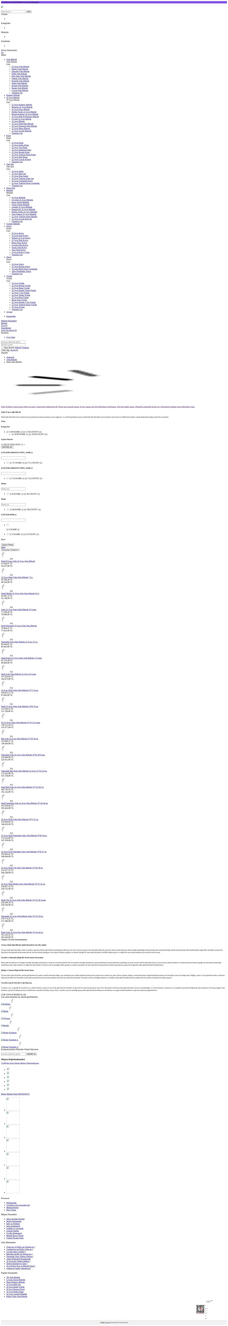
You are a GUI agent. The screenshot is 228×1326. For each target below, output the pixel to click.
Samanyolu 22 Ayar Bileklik (23, 209)
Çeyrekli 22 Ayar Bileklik (22, 200)
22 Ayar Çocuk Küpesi (21, 159)
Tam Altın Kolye (19, 250)
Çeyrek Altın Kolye (20, 245)
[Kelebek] (9, 1004)
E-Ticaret (107, 1322)
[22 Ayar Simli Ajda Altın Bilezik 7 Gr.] (5, 575)
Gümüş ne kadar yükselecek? (18, 1268)
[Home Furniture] (12, 1033)
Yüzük (9, 276)
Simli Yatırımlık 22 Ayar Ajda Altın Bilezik (19, 626)
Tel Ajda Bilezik (13, 1277)
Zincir (8, 257)
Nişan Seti (10, 188)
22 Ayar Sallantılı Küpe (21, 150)
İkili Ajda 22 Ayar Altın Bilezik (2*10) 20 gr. (19, 739)
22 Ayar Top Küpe (19, 147)
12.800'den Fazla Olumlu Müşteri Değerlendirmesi (20, 1063)
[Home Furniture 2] (13, 1040)
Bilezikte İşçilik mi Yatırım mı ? (19, 1254)
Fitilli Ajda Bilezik (19, 74)
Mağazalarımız (12, 1207)
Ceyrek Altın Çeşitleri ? (16, 1252)
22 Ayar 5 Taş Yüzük (20, 293)
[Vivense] (9, 1018)
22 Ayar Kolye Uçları (21, 252)
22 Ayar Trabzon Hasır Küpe (24, 155)
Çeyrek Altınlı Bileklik (15, 1280)
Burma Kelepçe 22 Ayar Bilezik (25, 114)
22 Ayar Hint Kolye (20, 240)
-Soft (102, 1322)
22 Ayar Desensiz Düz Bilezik (24, 126)
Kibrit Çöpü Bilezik (20, 69)
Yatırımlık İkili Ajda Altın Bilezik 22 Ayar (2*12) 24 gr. (24, 771)
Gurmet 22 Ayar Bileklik (22, 207)
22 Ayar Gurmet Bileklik (16, 1294)
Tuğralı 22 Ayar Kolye (21, 238)
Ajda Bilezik (11, 59)
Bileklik (9, 190)
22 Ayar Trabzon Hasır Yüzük (24, 305)
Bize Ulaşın (11, 1210)
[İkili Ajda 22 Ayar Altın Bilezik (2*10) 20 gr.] (5, 736)
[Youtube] (13, 1137)
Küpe (8, 136)
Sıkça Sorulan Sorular (15, 1219)
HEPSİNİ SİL (7, 447)
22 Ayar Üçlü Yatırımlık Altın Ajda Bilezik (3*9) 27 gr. (24, 852)
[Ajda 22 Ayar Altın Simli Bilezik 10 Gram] (5, 607)
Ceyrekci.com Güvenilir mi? (18, 1205)
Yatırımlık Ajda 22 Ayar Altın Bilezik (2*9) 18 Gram (23, 755)
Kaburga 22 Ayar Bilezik (22, 107)
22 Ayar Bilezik (12, 97)
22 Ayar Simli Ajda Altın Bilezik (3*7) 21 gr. (19, 819)
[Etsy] (13, 1192)
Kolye (8, 226)
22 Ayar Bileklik (18, 197)
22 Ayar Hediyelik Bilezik (22, 124)
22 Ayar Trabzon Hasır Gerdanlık (25, 183)
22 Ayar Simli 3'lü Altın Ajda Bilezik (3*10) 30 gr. (22, 868)
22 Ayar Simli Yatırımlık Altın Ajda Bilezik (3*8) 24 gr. (24, 835)
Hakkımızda (11, 1203)
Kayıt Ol (13, 330)
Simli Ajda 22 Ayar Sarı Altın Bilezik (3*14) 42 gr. (22, 932)
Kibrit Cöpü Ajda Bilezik (16, 1296)
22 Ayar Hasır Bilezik (21, 109)
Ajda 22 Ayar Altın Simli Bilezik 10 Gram (18, 609)
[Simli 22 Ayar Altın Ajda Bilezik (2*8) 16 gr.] (5, 704)
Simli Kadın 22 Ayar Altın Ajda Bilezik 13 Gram (21, 658)
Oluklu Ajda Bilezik (20, 78)
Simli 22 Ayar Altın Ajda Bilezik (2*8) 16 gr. (19, 706)
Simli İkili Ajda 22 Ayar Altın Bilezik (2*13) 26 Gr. (22, 787)
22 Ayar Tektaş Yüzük (21, 295)
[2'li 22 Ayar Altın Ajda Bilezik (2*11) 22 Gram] (5, 720)
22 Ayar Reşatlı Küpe (21, 152)
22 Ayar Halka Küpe (20, 145)
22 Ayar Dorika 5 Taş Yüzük (24, 302)
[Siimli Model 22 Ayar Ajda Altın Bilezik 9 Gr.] (5, 591)
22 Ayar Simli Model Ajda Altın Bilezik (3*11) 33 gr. (23, 884)
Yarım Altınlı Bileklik (20, 205)
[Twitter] (13, 1179)
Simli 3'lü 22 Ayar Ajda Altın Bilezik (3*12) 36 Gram (23, 900)
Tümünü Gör (17, 93)
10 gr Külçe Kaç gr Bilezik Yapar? (20, 1266)
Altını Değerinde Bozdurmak (18, 1259)
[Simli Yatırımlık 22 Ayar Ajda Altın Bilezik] (5, 623)
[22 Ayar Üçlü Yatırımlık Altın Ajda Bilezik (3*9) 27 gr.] (5, 849)
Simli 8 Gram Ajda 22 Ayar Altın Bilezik (18, 561)
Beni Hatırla (9, 347)
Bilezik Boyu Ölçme (14, 1235)
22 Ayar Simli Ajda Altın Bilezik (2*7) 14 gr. (19, 690)
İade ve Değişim (13, 1224)
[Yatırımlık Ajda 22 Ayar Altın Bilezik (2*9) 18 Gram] (5, 752)
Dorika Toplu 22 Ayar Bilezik (24, 112)
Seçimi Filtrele (7, 545)
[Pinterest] (13, 1124)
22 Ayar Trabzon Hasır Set (23, 178)
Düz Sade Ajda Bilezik (21, 76)
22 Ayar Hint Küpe (20, 157)
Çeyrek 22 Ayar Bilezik (21, 119)
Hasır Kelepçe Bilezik (15, 1282)
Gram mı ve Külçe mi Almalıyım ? (20, 1247)
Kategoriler (11, 316)
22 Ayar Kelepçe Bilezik (22, 105)
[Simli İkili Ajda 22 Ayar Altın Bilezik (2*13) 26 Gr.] (5, 785)
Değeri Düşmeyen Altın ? (17, 1264)
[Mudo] (8, 1011)
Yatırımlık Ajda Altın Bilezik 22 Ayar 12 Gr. (19, 642)
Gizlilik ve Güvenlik (14, 1228)
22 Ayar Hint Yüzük (20, 297)
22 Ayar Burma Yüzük (21, 286)
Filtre (3, 547)
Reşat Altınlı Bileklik (20, 202)
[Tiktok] (13, 1165)
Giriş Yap (5, 330)
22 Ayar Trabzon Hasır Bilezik (24, 216)
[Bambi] (8, 1025)
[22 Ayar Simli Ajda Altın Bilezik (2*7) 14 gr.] (5, 688)
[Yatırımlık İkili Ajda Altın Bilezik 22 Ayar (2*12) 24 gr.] (5, 769)
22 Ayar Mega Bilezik (21, 128)
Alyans (9, 312)
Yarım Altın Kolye (19, 247)
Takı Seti (10, 164)
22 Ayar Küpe (17, 143)
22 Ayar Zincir (18, 264)
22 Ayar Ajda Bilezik (20, 66)
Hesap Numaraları (14, 1221)
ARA (29, 12)
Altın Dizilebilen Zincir (21, 271)
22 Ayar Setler (17, 171)
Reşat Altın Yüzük (19, 300)
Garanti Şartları (12, 1231)
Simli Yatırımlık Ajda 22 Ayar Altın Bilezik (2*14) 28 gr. (24, 803)
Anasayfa (10, 357)
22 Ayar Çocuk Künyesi (22, 219)
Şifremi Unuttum (22, 347)
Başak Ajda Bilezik (20, 88)
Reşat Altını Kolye (19, 243)
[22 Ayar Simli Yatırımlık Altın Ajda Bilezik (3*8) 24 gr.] (5, 833)
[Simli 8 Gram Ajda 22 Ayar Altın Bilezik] (5, 559)
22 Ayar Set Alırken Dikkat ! (18, 1261)
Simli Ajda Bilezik (19, 83)
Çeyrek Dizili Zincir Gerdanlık (24, 269)
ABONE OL (31, 1054)
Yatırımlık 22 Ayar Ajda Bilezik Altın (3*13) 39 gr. (22, 916)
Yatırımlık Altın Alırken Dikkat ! (19, 1256)
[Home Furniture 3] (13, 1047)
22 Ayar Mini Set (19, 174)
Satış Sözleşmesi (13, 1226)
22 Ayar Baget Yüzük (21, 288)
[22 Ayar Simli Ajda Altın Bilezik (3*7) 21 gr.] (5, 817)
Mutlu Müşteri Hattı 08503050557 (15, 1094)
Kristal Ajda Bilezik (20, 86)
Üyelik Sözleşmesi (14, 1233)
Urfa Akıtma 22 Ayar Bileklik (24, 214)
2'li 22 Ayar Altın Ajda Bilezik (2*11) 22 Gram (20, 722)
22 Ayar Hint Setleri (20, 176)
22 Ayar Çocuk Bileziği (21, 131)
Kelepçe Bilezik (13, 95)
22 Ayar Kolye (18, 233)
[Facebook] (13, 1151)
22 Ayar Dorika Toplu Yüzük (24, 290)
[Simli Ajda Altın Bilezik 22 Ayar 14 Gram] (5, 672)
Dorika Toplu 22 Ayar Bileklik (24, 212)
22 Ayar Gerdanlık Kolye (22, 181)
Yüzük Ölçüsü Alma (14, 1238)
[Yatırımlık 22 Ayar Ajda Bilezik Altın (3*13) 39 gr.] (5, 914)
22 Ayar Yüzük (18, 283)
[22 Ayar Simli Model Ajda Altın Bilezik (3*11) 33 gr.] (5, 881)
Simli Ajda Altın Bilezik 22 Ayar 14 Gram (18, 674)
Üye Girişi (10, 337)
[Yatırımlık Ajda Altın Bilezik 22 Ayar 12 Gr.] (5, 639)
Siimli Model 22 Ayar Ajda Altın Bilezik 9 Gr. (20, 593)
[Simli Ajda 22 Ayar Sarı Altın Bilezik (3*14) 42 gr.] (5, 930)
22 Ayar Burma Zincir (21, 266)
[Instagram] (13, 1110)
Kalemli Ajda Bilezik (20, 81)
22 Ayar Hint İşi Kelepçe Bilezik (25, 116)
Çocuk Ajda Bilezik (20, 90)
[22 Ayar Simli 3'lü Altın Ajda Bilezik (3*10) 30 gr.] (5, 865)
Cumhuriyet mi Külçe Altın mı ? (19, 1249)
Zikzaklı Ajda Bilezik (20, 71)
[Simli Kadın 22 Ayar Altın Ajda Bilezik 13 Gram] (5, 656)
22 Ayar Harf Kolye (20, 236)
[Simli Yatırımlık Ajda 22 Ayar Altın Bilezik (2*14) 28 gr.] (5, 801)
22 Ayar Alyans (18, 307)
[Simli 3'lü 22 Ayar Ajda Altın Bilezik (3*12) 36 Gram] (5, 898)
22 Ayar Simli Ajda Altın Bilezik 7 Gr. (17, 577)
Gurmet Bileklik (13, 224)
